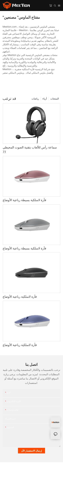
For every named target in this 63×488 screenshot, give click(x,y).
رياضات (35, 98)
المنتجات (54, 98)
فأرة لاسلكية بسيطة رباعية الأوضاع (24, 200)
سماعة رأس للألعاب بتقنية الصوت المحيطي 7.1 (30, 150)
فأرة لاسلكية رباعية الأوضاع (20, 296)
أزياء (45, 98)
